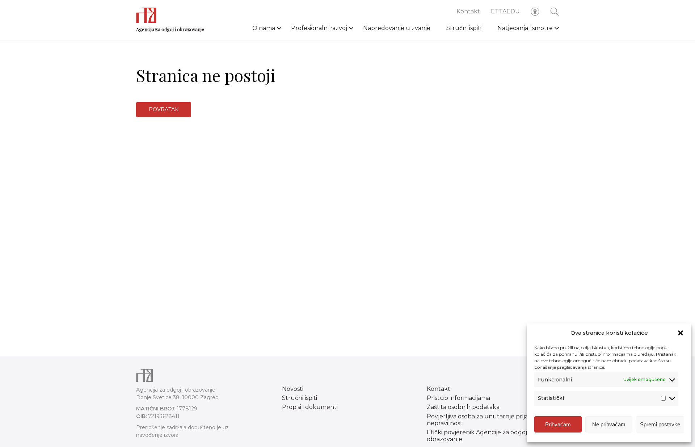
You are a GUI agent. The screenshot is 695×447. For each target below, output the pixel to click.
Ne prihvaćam (609, 424)
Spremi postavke (660, 424)
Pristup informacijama (458, 397)
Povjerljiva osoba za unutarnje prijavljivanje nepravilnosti (489, 420)
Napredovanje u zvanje (396, 28)
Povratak (163, 109)
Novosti (292, 388)
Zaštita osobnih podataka (463, 407)
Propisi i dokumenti (310, 407)
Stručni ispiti (463, 28)
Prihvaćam (558, 424)
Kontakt (468, 11)
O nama (263, 28)
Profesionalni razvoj (319, 28)
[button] (680, 333)
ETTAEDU (505, 11)
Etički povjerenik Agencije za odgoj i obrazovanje (478, 436)
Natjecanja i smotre (525, 28)
